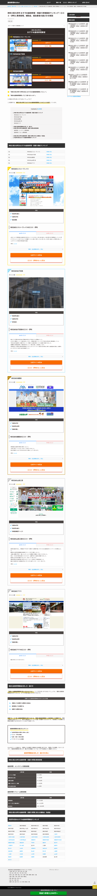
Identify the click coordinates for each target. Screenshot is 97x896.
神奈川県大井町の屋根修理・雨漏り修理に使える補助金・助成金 (29, 136)
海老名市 (45, 848)
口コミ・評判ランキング (70, 2)
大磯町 (55, 851)
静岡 (30, 874)
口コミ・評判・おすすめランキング (25, 6)
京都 (13, 876)
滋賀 (10, 876)
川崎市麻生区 (23, 840)
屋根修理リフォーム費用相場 (20, 132)
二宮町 (9, 854)
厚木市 (9, 848)
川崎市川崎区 (11, 837)
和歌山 (24, 876)
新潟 (10, 874)
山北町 (55, 854)
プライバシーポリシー (54, 869)
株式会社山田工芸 (18, 121)
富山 (19, 874)
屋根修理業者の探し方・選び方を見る (36, 753)
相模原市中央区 (58, 840)
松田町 (44, 854)
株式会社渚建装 (17, 119)
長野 (16, 874)
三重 (36, 874)
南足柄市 (10, 851)
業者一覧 (58, 2)
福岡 (10, 881)
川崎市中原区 (34, 837)
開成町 (9, 857)
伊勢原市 (33, 848)
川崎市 (55, 834)
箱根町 (21, 857)
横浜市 (9, 825)
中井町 (21, 854)
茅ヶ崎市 (22, 845)
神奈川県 (35, 6)
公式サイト (48, 43)
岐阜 (27, 874)
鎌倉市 (44, 842)
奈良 (22, 876)
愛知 (33, 874)
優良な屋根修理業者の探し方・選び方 (23, 126)
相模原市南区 (11, 842)
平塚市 (32, 842)
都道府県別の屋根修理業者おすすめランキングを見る (20, 869)
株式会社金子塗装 (18, 117)
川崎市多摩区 (57, 837)
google (15, 243)
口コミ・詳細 (48, 46)
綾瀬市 (21, 851)
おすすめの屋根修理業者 (74, 96)
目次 (95, 883)
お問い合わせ (85, 2)
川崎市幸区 (22, 837)
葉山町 (32, 851)
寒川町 (44, 851)
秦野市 (55, 845)
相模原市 (33, 840)
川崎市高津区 (46, 837)
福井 (24, 874)
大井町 (32, 854)
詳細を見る (49, 151)
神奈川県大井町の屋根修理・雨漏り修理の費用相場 (26, 128)
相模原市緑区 (46, 840)
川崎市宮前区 (11, 840)
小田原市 (10, 845)
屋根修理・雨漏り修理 (12, 6)
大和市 (21, 848)
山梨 (13, 874)
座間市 (55, 848)
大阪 (16, 876)
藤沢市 (55, 842)
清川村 (9, 859)
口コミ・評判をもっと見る (36, 260)
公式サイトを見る (36, 255)
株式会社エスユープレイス (20, 115)
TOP (95, 887)
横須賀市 (22, 842)
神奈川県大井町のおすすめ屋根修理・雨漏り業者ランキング (28, 112)
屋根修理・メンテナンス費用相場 (21, 130)
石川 (22, 874)
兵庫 (19, 876)
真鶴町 (32, 857)
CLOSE (39, 109)
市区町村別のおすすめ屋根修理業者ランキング (25, 137)
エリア (48, 2)
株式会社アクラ (17, 123)
